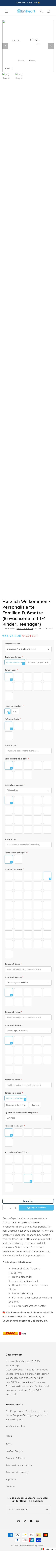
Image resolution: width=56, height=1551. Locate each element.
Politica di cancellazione (19, 1465)
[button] (6, 11)
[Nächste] (51, 46)
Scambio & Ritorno (16, 1458)
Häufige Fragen (14, 1451)
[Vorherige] (5, 46)
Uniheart (23, 1545)
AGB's (9, 1444)
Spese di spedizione (25, 628)
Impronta (11, 1479)
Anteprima (28, 1201)
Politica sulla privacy (17, 1472)
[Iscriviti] (46, 1509)
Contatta (10, 1486)
